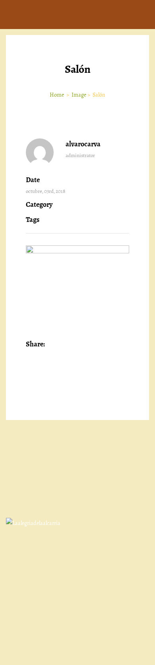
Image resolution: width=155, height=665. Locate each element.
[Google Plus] (86, 344)
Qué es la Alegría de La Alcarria (50, 535)
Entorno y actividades (40, 548)
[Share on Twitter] (63, 344)
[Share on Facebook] (52, 344)
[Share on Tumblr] (98, 344)
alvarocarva (83, 144)
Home (57, 95)
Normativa (27, 599)
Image (79, 95)
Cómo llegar (28, 573)
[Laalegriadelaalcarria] (33, 523)
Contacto (25, 560)
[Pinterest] (109, 344)
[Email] (121, 344)
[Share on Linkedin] (75, 344)
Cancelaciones (31, 586)
